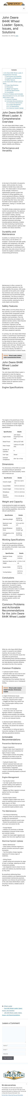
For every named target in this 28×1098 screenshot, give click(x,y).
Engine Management (13, 104)
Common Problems (11, 99)
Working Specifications (12, 90)
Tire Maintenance (12, 106)
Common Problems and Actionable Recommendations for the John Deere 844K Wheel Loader (13, 95)
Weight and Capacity (11, 88)
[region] (14, 1090)
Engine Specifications (11, 85)
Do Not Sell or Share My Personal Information (12, 1095)
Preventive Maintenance (14, 103)
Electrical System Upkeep (14, 108)
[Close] (26, 1084)
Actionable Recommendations (14, 101)
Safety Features (10, 80)
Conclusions (9, 92)
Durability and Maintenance (13, 78)
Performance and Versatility (13, 76)
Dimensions (9, 87)
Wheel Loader (8, 1006)
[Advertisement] (14, 53)
